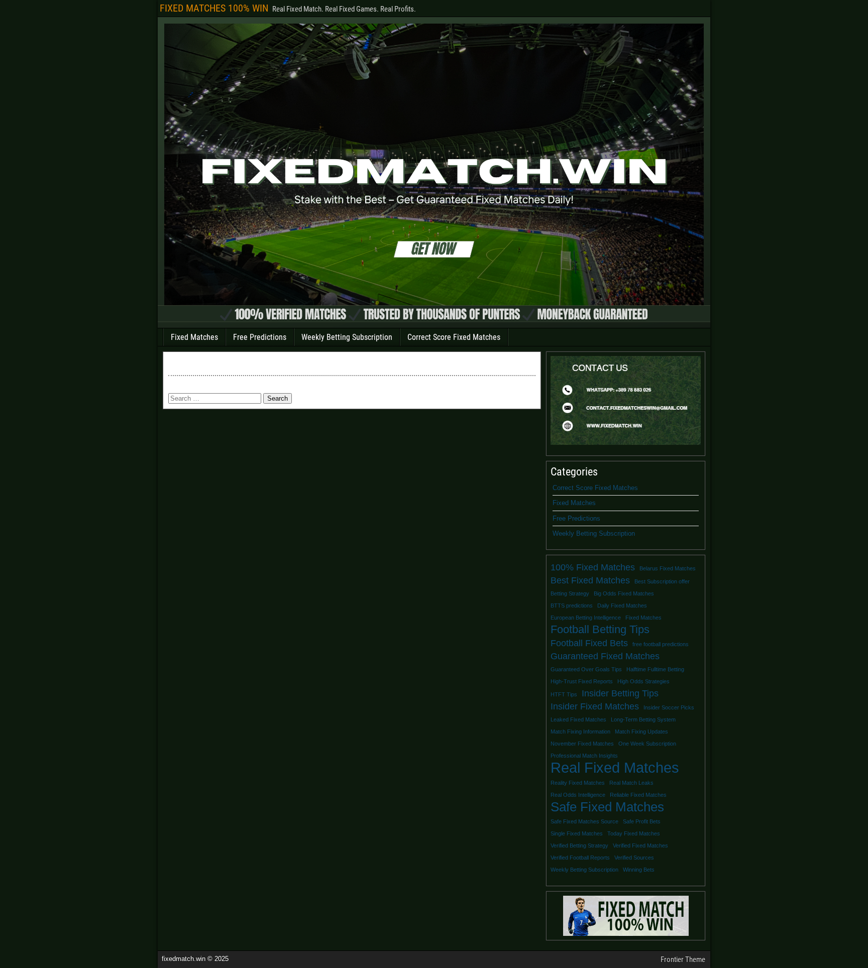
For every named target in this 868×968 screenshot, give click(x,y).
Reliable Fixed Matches (638, 795)
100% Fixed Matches (593, 567)
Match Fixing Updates (641, 732)
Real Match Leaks (631, 783)
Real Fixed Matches (615, 768)
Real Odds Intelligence (578, 795)
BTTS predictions (572, 605)
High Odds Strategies (643, 681)
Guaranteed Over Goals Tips (586, 669)
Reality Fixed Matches (578, 783)
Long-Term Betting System (643, 719)
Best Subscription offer (662, 581)
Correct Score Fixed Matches (453, 337)
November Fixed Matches (582, 744)
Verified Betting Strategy (579, 845)
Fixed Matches (194, 337)
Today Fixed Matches (633, 833)
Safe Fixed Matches (607, 807)
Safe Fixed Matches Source (584, 821)
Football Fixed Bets (589, 643)
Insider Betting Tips (620, 693)
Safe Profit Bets (642, 821)
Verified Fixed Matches (640, 845)
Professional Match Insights (584, 756)
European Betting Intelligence (586, 618)
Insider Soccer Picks (668, 707)
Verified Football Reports (580, 858)
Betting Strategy (570, 593)
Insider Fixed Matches (595, 706)
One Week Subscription (647, 744)
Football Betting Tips (600, 630)
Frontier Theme (683, 959)
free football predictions (660, 644)
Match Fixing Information (580, 732)
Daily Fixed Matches (622, 605)
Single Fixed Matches (577, 833)
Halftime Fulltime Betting (655, 669)
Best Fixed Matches (590, 580)
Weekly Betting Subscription (346, 337)
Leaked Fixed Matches (578, 719)
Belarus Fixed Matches (667, 568)
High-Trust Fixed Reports (582, 681)
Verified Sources (634, 858)
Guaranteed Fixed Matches (605, 656)
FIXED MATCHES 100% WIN (214, 8)
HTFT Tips (564, 694)
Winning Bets (639, 870)
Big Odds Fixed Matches (624, 593)
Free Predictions (259, 337)
